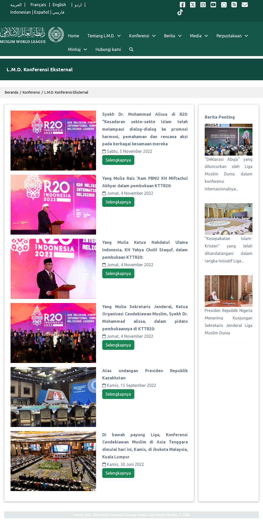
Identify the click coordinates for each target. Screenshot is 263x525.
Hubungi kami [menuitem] (108, 49)
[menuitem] (131, 49)
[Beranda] (32, 35)
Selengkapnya (118, 160)
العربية (16, 4)
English (61, 4)
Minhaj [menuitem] (74, 49)
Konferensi (31, 92)
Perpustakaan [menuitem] (229, 35)
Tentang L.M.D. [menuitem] (100, 35)
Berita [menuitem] (169, 35)
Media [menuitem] (196, 35)
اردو (78, 4)
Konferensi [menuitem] (139, 35)
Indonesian (20, 12)
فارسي (58, 12)
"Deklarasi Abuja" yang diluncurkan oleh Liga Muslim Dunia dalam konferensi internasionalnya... (228, 174)
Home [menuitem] (73, 35)
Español (41, 12)
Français (37, 4)
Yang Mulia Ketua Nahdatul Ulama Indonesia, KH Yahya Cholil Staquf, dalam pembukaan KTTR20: (145, 250)
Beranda (11, 92)
